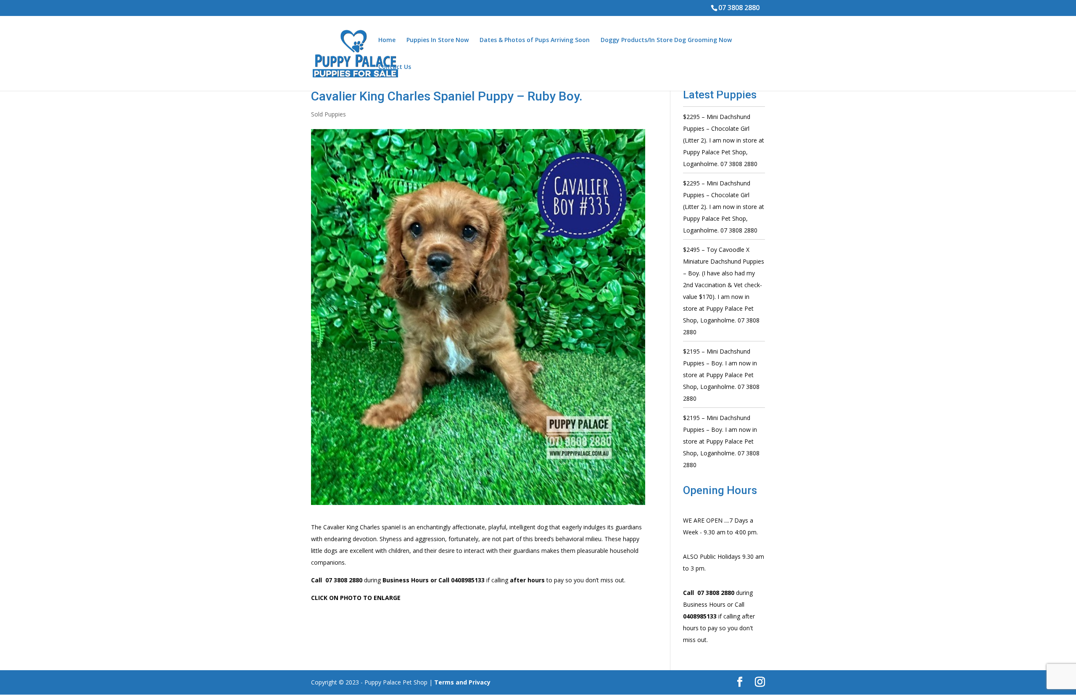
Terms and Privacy (462, 682)
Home (387, 40)
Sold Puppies (328, 114)
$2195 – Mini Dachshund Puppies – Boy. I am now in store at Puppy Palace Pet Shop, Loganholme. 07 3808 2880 (721, 374)
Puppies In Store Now (437, 40)
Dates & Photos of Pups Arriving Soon (535, 40)
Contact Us (394, 67)
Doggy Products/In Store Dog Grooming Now (666, 40)
